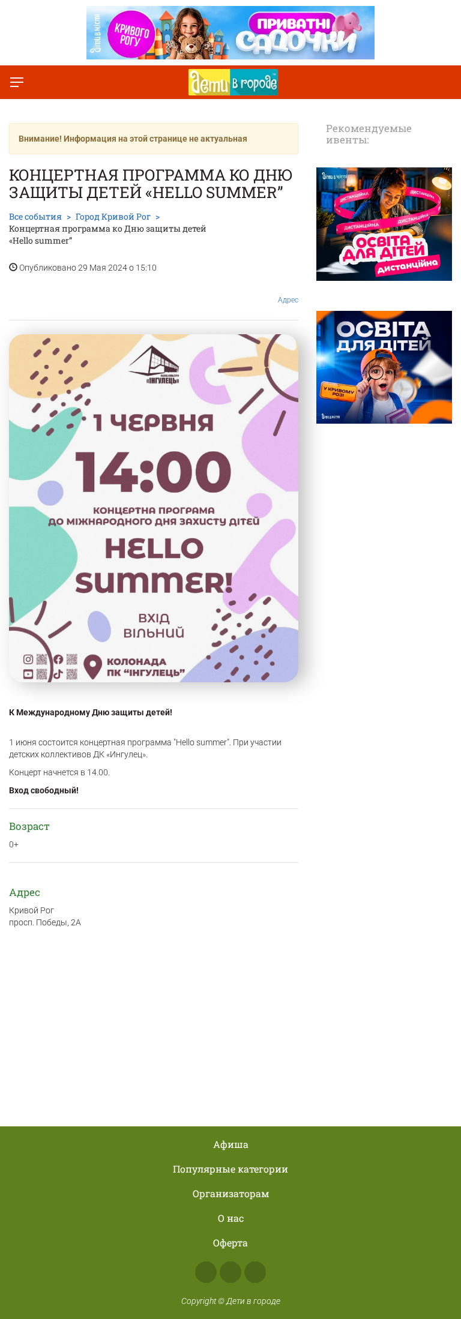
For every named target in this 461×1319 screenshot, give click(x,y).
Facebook (206, 1272)
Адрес (288, 300)
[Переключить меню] (17, 82)
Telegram (255, 1272)
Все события (35, 216)
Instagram (230, 1272)
